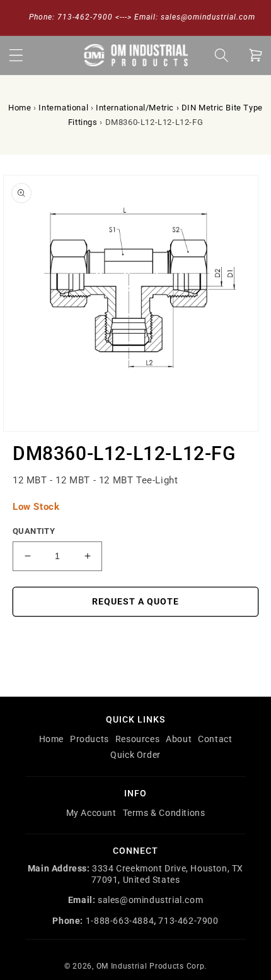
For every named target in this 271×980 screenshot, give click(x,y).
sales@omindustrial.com (150, 900)
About (179, 739)
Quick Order (135, 755)
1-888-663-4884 (120, 921)
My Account (91, 813)
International (63, 107)
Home (19, 107)
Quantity (34, 531)
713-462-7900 (188, 921)
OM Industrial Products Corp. (151, 966)
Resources (137, 739)
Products (89, 739)
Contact (215, 739)
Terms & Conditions (164, 813)
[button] (16, 55)
